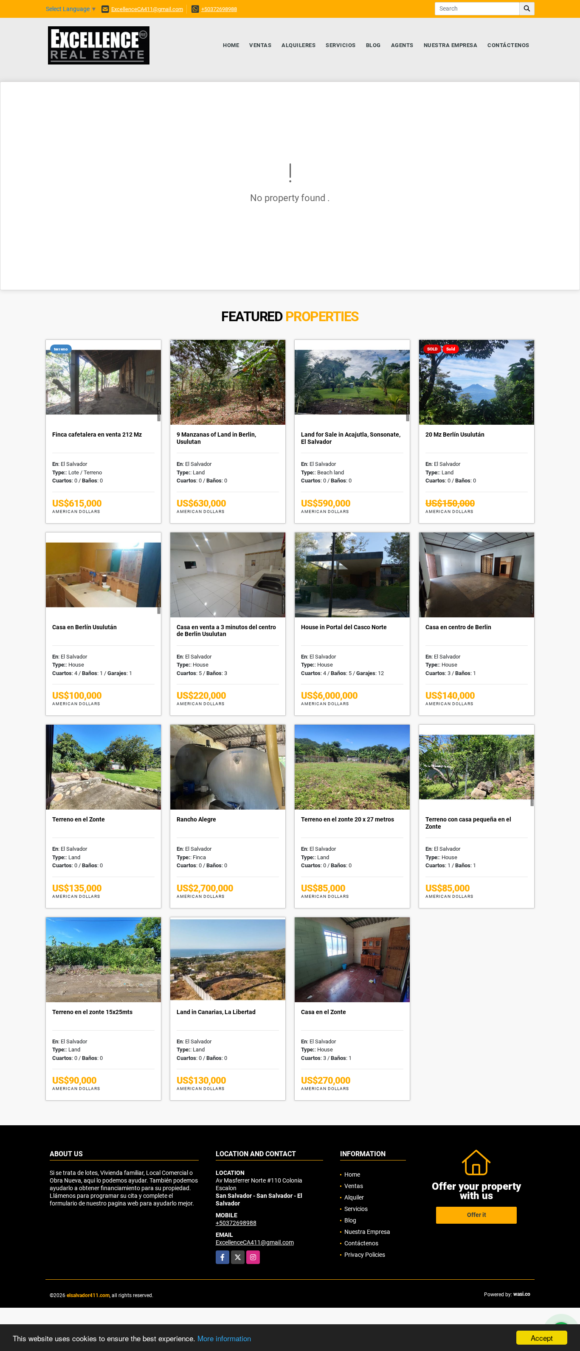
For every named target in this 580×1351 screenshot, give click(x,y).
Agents (402, 45)
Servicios (341, 45)
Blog (373, 45)
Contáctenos (508, 45)
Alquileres (298, 45)
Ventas (260, 45)
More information (224, 1338)
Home (231, 45)
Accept (542, 1337)
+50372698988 (219, 9)
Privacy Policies (364, 1254)
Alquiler (354, 1197)
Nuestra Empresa (451, 45)
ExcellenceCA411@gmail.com (147, 9)
